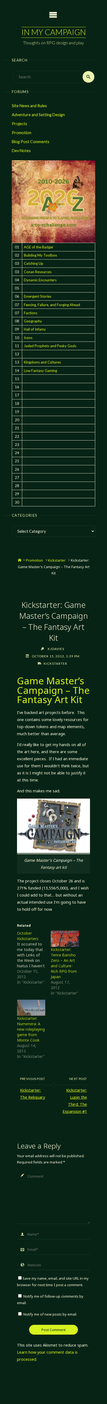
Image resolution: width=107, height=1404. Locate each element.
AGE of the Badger (39, 247)
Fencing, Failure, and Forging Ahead (52, 305)
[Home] (19, 560)
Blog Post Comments (30, 141)
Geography (33, 321)
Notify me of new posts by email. (50, 1314)
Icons (28, 337)
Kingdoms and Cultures (42, 362)
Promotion (21, 132)
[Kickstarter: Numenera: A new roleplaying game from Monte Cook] (31, 1008)
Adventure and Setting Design (38, 114)
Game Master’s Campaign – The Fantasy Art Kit (53, 690)
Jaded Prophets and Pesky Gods (50, 346)
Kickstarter (57, 560)
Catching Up (33, 263)
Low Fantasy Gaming (40, 370)
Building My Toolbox (40, 255)
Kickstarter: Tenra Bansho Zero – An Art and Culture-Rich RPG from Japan (64, 963)
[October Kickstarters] (34, 958)
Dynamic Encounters (40, 280)
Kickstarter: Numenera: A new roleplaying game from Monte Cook (31, 1029)
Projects (19, 123)
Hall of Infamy (35, 329)
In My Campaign (53, 32)
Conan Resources (38, 272)
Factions (30, 313)
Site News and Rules (29, 105)
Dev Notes (21, 150)
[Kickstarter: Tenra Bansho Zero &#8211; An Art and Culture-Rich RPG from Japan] (65, 939)
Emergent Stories (37, 296)
